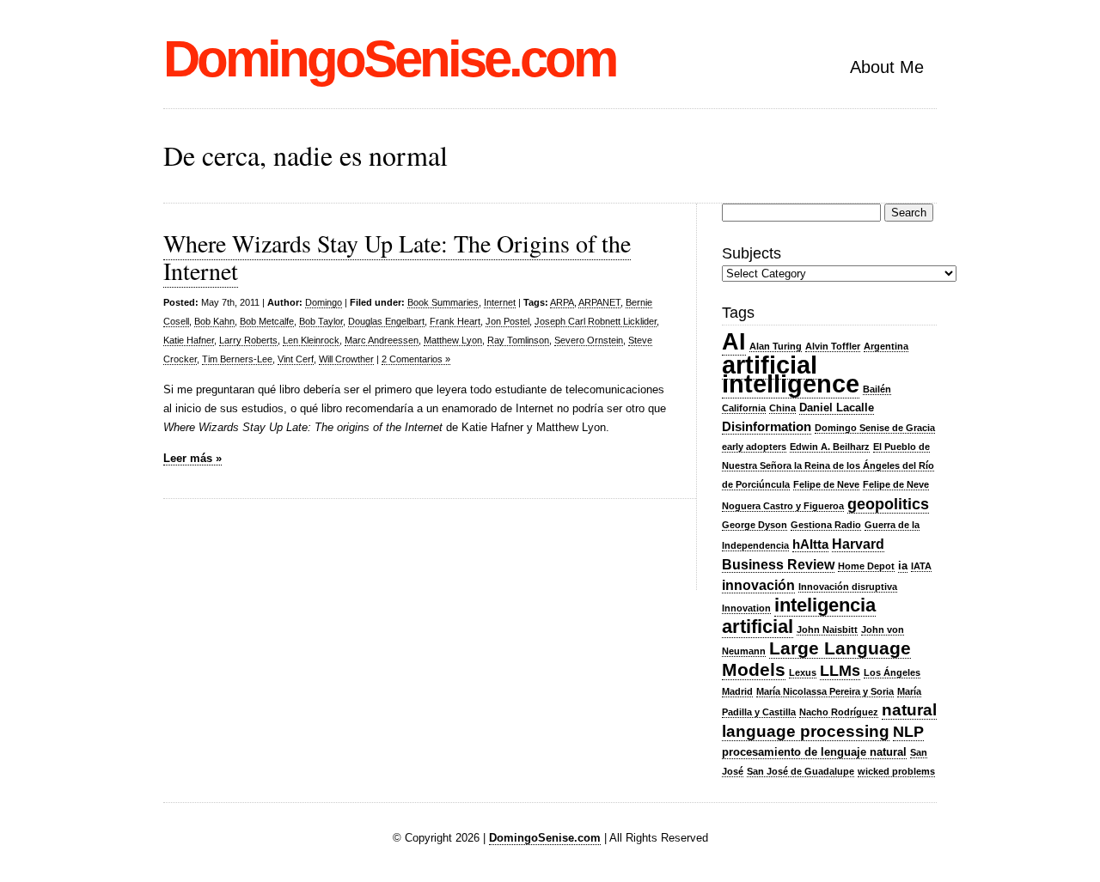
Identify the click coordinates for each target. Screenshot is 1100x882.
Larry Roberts (248, 340)
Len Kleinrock (311, 340)
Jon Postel (507, 321)
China (782, 408)
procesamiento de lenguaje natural (814, 751)
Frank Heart (455, 321)
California (744, 408)
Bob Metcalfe (267, 321)
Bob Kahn (214, 321)
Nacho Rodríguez (838, 712)
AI (734, 341)
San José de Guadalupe (800, 771)
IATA (921, 566)
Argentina (886, 346)
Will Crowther (346, 359)
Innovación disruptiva (847, 586)
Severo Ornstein (588, 340)
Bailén (877, 389)
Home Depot (866, 566)
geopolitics (888, 504)
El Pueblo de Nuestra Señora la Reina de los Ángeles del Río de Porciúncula (828, 465)
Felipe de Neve (826, 484)
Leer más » (192, 458)
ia (903, 565)
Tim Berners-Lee (237, 359)
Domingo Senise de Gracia (875, 428)
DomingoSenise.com (389, 59)
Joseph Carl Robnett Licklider (596, 321)
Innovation (746, 608)
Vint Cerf (296, 359)
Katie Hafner (188, 340)
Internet (500, 302)
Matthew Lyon (453, 340)
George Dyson (754, 525)
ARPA (562, 302)
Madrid (737, 691)
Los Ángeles (892, 672)
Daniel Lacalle (836, 407)
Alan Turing (775, 346)
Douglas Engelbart (386, 321)
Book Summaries (443, 302)
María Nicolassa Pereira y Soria (825, 691)
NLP (908, 731)
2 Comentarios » (416, 359)
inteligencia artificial (799, 615)
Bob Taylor (321, 321)
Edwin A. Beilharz (830, 446)
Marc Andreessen (382, 340)
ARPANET (599, 302)
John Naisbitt (827, 629)
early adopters (754, 446)
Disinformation (766, 427)
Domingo (323, 302)
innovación (758, 585)
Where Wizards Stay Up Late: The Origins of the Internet (397, 257)
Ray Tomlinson (518, 340)
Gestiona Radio (826, 525)
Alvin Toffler (832, 346)
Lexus (802, 672)
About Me (887, 67)
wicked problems (896, 771)
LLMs (840, 670)
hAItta (810, 544)
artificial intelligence (790, 374)
